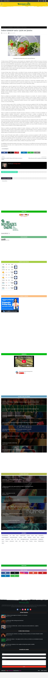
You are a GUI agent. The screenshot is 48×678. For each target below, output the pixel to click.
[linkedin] (5, 576)
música (3, 541)
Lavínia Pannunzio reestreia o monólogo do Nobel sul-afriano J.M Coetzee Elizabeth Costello (20, 402)
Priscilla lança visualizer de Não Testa (9, 442)
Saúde (16, 541)
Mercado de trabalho (33, 539)
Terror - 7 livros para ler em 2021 (8, 493)
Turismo (35, 541)
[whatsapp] (14, 576)
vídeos (3, 543)
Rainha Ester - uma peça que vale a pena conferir (12, 479)
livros (18, 539)
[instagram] (42, 1)
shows (23, 541)
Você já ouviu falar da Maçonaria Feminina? (10, 436)
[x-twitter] (40, 1)
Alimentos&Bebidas (5, 535)
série (20, 541)
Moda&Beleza (41, 539)
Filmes (38, 537)
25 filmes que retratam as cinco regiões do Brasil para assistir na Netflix (16, 415)
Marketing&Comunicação (25, 539)
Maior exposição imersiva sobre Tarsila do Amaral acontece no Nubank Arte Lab (18, 449)
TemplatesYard (10, 670)
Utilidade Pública (41, 541)
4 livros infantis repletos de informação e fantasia (12, 513)
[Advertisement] (24, 16)
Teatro (27, 541)
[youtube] (45, 1)
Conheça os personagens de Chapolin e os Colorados (16, 615)
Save (18, 152)
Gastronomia (8, 539)
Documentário (41, 535)
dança (36, 535)
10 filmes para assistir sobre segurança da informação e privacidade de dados (17, 486)
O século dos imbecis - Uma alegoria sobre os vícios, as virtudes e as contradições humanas (20, 408)
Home (39, 670)
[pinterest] (44, 1)
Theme (20, 670)
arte (10, 535)
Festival (34, 537)
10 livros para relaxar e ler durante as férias (10, 500)
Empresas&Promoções (13, 537)
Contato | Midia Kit (44, 670)
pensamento (12, 541)
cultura (32, 535)
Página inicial (4, 27)
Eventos (25, 537)
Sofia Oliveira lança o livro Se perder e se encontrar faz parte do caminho (16, 429)
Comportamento (22, 535)
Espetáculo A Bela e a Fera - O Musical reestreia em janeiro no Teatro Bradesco (17, 506)
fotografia (42, 537)
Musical (7, 541)
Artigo (14, 535)
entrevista (20, 537)
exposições (29, 537)
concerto (28, 535)
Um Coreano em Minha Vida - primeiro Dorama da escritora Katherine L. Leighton (22, 625)
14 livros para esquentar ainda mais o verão (11, 520)
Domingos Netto (16, 163)
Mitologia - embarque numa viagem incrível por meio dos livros (15, 527)
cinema (17, 535)
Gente (12, 539)
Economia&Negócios (10, 27)
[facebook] (38, 1)
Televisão (30, 541)
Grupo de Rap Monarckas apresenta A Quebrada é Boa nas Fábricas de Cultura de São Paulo (20, 422)
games (3, 539)
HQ (15, 539)
